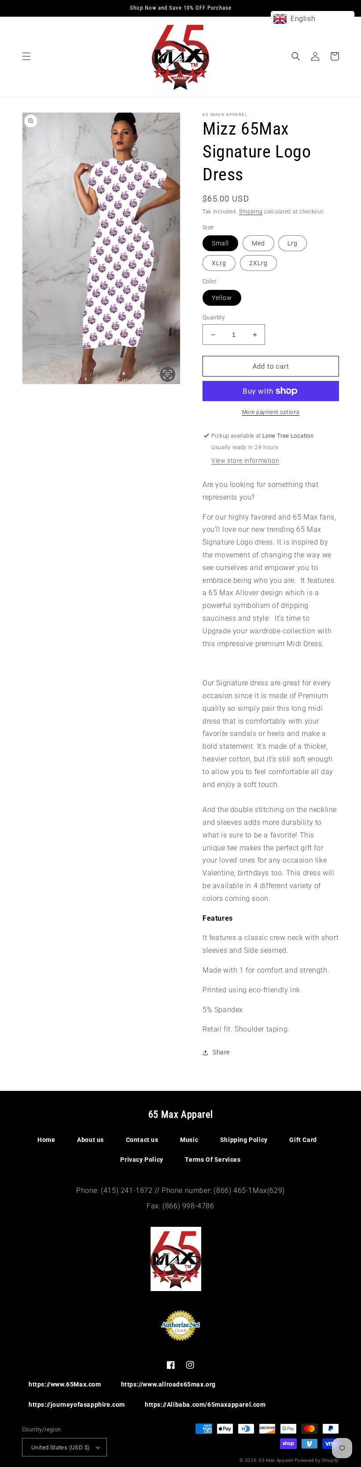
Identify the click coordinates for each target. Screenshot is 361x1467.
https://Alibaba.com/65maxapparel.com (205, 1404)
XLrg (219, 263)
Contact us (142, 1139)
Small (220, 243)
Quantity (214, 317)
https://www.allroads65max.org (168, 1384)
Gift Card (303, 1139)
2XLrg (258, 263)
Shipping (251, 212)
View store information (245, 460)
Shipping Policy (244, 1139)
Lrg (292, 243)
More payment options (271, 412)
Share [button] (221, 1052)
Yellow (222, 297)
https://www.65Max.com (65, 1384)
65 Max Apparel (276, 1460)
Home (46, 1139)
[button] (26, 56)
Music (189, 1139)
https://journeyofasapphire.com (77, 1404)
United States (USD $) (60, 1447)
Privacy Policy (141, 1159)
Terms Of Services (212, 1159)
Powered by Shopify (317, 1460)
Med (258, 243)
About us (90, 1139)
